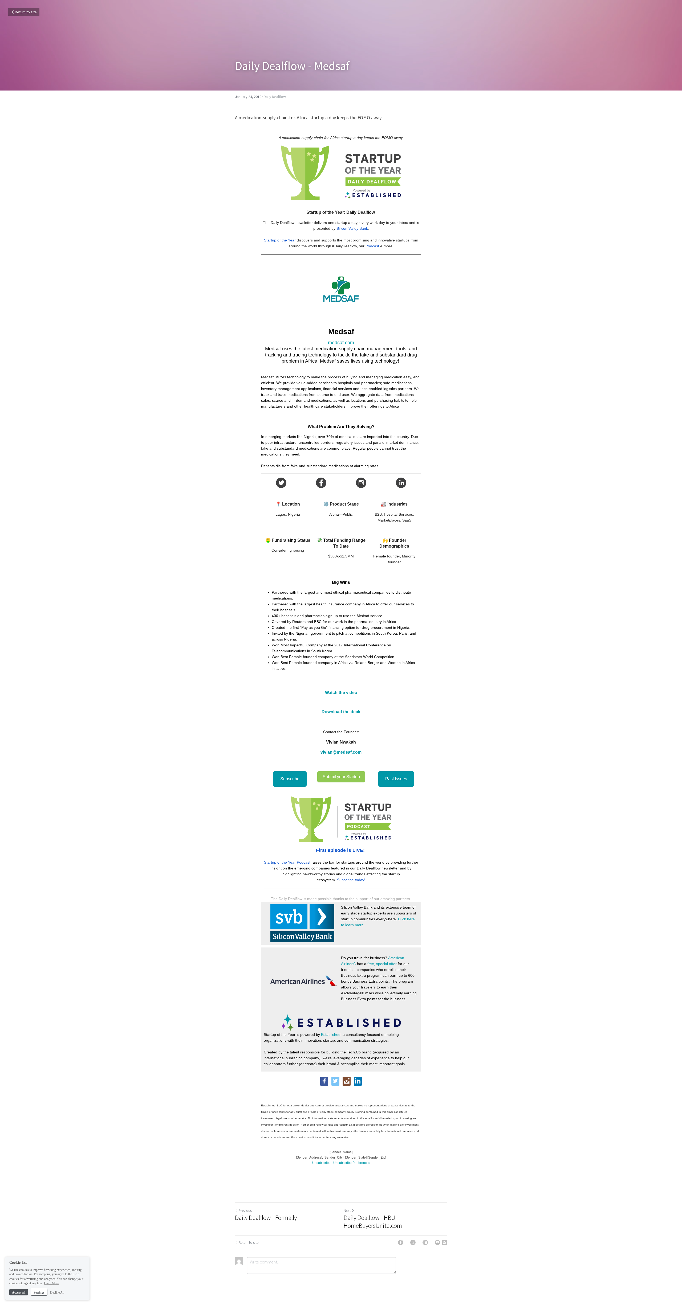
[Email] (437, 1242)
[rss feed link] (444, 1242)
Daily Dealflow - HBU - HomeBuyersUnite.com (373, 1222)
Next (347, 1210)
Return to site (26, 12)
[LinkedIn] (425, 1242)
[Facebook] (400, 1242)
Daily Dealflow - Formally (266, 1218)
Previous (245, 1210)
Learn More (51, 1283)
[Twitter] (413, 1242)
